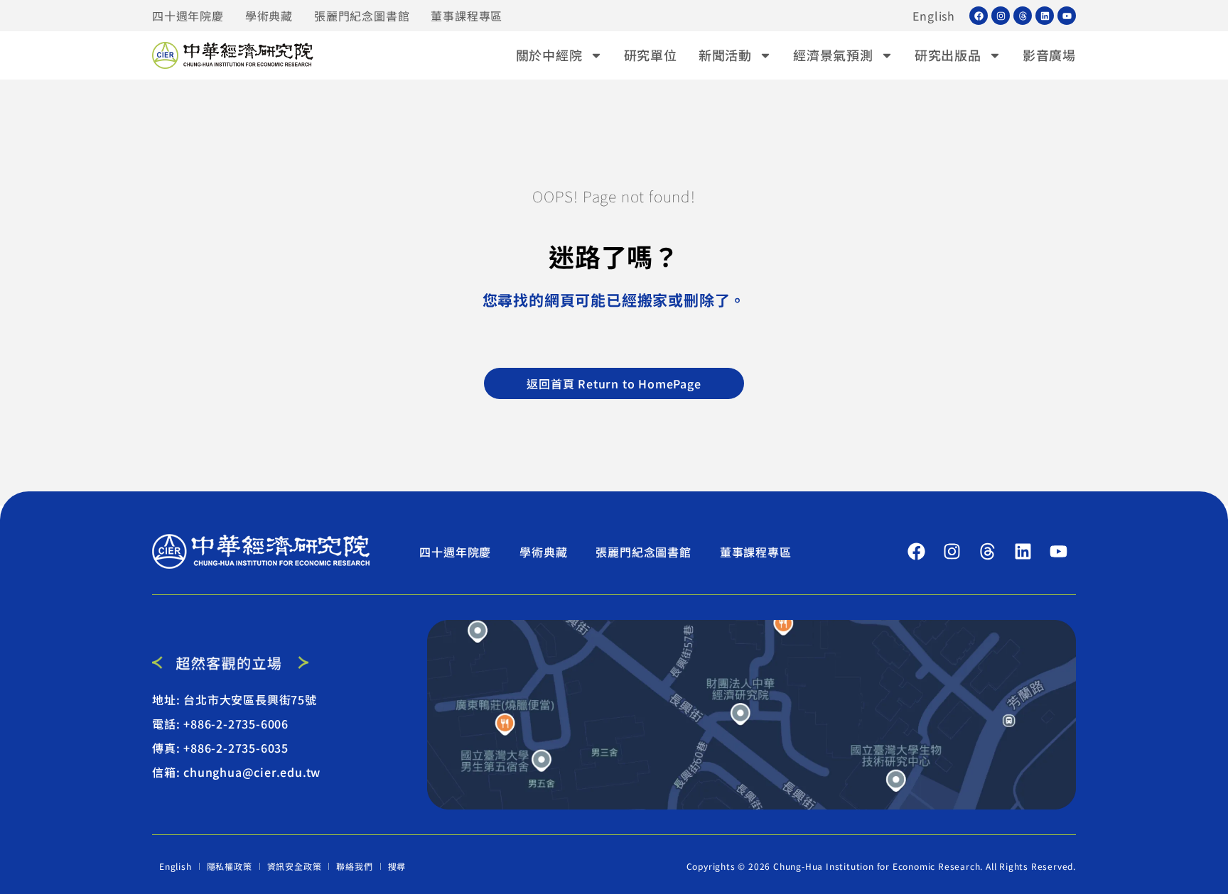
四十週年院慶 (188, 15)
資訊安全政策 (294, 866)
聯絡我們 (354, 866)
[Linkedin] (1044, 15)
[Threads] (1022, 15)
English (933, 15)
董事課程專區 (466, 15)
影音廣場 (1049, 54)
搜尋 (397, 866)
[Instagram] (1000, 15)
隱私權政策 (229, 866)
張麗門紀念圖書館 (361, 15)
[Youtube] (1066, 15)
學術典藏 (269, 15)
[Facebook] (978, 15)
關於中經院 (549, 54)
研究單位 (650, 54)
